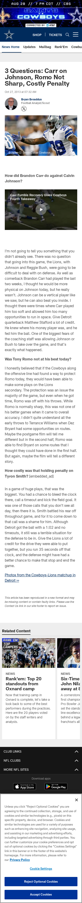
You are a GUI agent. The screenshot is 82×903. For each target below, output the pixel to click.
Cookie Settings (41, 868)
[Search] (67, 34)
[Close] (77, 800)
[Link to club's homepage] (9, 32)
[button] (41, 209)
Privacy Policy (20, 860)
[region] (41, 848)
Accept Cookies (41, 894)
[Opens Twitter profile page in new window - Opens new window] (24, 108)
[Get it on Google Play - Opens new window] (55, 788)
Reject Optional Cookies (41, 881)
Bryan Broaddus (31, 99)
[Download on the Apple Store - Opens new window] (24, 787)
